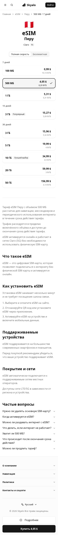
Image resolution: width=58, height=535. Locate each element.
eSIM (17, 14)
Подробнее (31, 520)
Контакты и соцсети (14, 490)
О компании (9, 465)
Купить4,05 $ (29, 528)
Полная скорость (20, 54)
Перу (27, 14)
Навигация (8, 473)
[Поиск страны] (11, 4)
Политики (8, 482)
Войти (50, 4)
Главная (6, 14)
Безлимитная (40, 54)
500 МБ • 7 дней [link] (42, 14)
